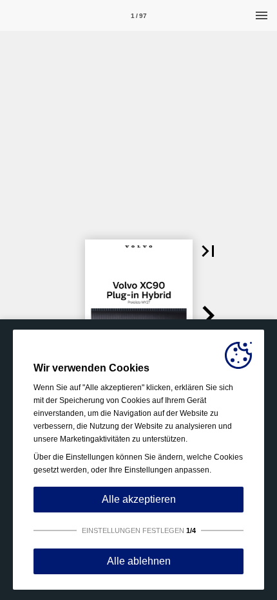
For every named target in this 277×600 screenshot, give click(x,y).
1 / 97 (139, 15)
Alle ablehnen (139, 561)
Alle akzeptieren (139, 499)
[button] (208, 251)
